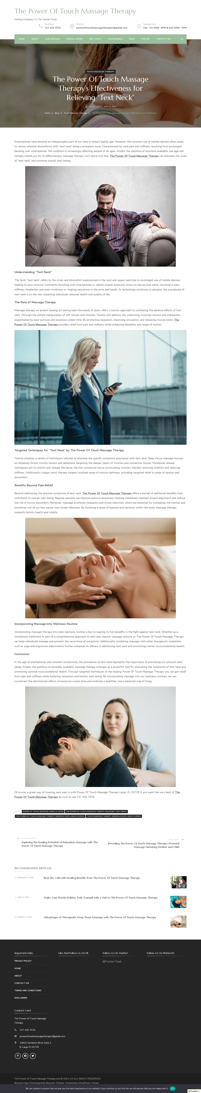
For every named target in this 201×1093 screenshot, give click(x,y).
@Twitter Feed (112, 961)
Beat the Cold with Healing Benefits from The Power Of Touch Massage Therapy (92, 878)
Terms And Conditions (27, 990)
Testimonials (115, 39)
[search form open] (181, 39)
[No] (197, 1088)
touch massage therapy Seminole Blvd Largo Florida (114, 816)
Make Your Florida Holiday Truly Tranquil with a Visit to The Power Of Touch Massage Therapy (101, 897)
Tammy (92, 106)
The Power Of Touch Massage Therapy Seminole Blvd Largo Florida (50, 816)
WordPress (84, 1083)
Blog (132, 39)
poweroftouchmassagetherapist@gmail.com (101, 27)
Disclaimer (20, 997)
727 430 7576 (53, 27)
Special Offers (75, 39)
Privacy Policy (22, 961)
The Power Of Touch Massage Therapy (75, 11)
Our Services (52, 39)
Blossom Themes (55, 1083)
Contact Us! (163, 39)
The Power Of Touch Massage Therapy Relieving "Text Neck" (96, 812)
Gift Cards (95, 39)
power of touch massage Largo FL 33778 (43, 812)
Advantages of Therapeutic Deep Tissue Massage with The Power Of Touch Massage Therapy (100, 917)
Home (22, 39)
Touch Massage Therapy (100, 71)
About (35, 39)
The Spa (145, 39)
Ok (172, 1088)
